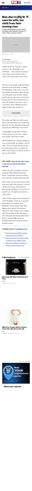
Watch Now (27, 2)
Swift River (17, 170)
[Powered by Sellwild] (27, 361)
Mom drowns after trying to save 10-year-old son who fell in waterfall (15, 163)
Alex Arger (7, 59)
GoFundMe (7, 131)
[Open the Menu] (3, 2)
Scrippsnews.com (21, 229)
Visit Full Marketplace (24, 257)
